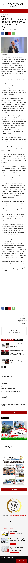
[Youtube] (17, 522)
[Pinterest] (9, 33)
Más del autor (18, 339)
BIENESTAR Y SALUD (14, 552)
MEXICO (6, 14)
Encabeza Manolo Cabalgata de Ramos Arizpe (12, 401)
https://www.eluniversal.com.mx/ (14, 332)
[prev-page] (2, 367)
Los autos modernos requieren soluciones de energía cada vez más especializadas (13, 387)
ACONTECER (4, 383)
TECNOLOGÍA (13, 543)
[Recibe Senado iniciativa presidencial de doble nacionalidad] (5, 345)
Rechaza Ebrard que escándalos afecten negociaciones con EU (16, 360)
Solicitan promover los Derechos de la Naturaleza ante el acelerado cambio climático (21, 320)
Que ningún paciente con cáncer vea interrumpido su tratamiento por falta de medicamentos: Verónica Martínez (17, 353)
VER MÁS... (14, 412)
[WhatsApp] (13, 33)
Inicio (2, 14)
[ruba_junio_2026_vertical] (14, 440)
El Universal (6, 29)
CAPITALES (4, 317)
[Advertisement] (14, 288)
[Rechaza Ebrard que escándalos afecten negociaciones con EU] (5, 361)
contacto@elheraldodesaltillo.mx (17, 515)
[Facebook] (2, 33)
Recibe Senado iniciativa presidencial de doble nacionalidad (16, 345)
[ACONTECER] (5, 533)
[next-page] (5, 367)
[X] (6, 33)
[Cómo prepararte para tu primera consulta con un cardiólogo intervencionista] (5, 549)
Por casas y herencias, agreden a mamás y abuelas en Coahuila (13, 397)
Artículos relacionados (7, 339)
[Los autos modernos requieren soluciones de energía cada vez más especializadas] (5, 540)
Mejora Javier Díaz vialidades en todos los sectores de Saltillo (13, 405)
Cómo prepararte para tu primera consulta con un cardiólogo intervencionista (13, 392)
